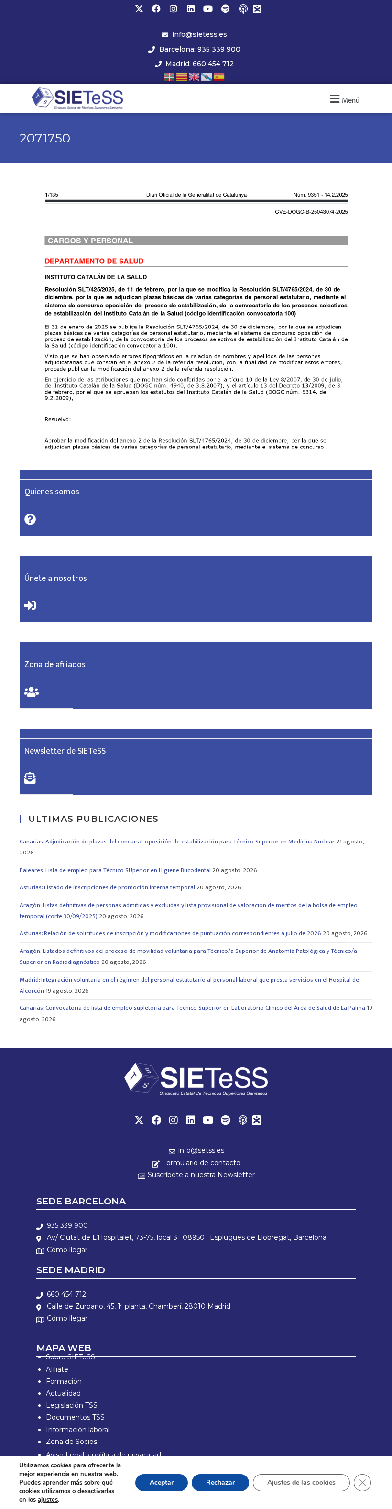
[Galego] (207, 76)
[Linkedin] (190, 8)
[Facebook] (156, 8)
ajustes (48, 1500)
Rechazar (220, 1482)
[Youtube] (208, 8)
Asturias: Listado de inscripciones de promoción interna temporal (107, 887)
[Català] (182, 76)
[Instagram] (173, 8)
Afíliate (57, 1369)
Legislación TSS (72, 1405)
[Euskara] (169, 76)
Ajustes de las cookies (301, 1482)
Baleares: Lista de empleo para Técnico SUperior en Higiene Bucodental (115, 870)
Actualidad (63, 1393)
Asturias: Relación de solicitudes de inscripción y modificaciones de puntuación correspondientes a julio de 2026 (170, 933)
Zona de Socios (71, 1441)
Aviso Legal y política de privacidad (103, 1455)
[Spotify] (225, 8)
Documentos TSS (75, 1417)
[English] (194, 76)
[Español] (219, 76)
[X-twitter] (139, 8)
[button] (343, 99)
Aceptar (162, 1482)
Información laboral (77, 1429)
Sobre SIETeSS (70, 1357)
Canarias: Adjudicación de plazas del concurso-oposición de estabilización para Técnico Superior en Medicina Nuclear (177, 841)
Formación (64, 1381)
